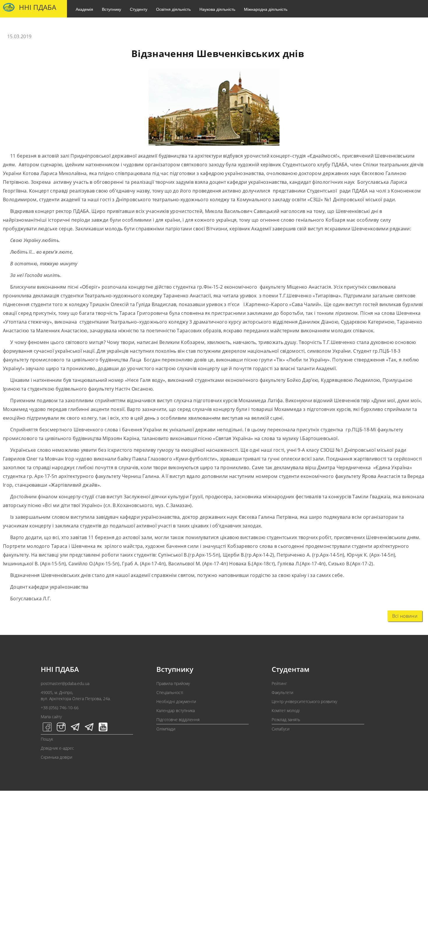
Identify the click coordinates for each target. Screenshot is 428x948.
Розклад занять (286, 719)
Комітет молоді (286, 710)
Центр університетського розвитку (304, 701)
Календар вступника (175, 710)
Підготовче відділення (177, 719)
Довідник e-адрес (57, 748)
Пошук (47, 739)
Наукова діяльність (217, 9)
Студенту (138, 9)
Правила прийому (173, 683)
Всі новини (405, 616)
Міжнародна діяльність (265, 9)
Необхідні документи (176, 701)
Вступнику (111, 9)
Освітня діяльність (173, 9)
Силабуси (280, 729)
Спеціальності (169, 692)
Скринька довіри (56, 757)
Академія (84, 9)
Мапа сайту (51, 716)
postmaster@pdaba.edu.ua (65, 683)
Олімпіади (165, 729)
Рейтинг (279, 683)
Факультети (282, 692)
